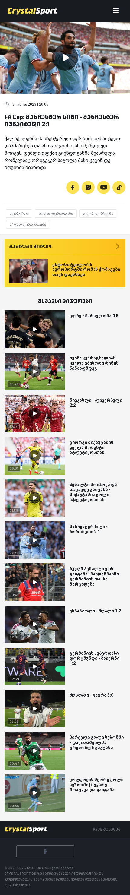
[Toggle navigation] (115, 11)
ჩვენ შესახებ (106, 829)
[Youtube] (103, 187)
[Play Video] (65, 58)
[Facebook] (72, 187)
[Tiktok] (118, 187)
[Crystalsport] (32, 11)
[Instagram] (88, 187)
